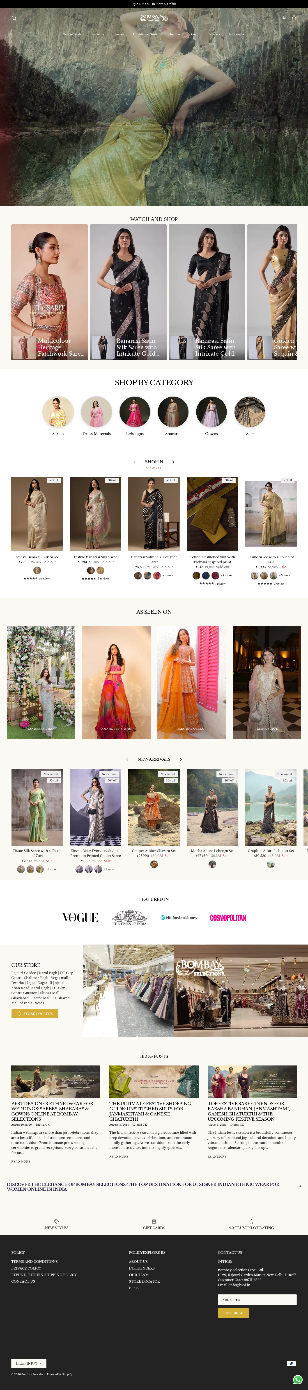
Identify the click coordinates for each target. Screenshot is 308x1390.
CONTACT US (23, 1281)
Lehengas (173, 34)
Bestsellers (98, 34)
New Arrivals (71, 34)
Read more (20, 1161)
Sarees (119, 34)
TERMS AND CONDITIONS (34, 1262)
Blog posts (154, 1056)
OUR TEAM (139, 1275)
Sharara (214, 34)
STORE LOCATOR (144, 1281)
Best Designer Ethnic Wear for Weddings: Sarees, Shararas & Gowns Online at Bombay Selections (52, 1111)
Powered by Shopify (59, 1374)
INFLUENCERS (142, 1268)
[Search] (14, 18)
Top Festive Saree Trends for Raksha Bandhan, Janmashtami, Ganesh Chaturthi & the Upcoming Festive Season (249, 1111)
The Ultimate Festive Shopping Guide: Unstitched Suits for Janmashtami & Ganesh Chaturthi (150, 1111)
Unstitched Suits (145, 34)
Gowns (194, 34)
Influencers (237, 34)
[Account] (283, 18)
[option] (49, 292)
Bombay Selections (33, 1374)
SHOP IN (154, 462)
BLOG (134, 1288)
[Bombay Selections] (154, 18)
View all (154, 468)
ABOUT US (138, 1262)
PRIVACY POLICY (26, 1268)
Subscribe (233, 1313)
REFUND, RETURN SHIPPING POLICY (44, 1275)
